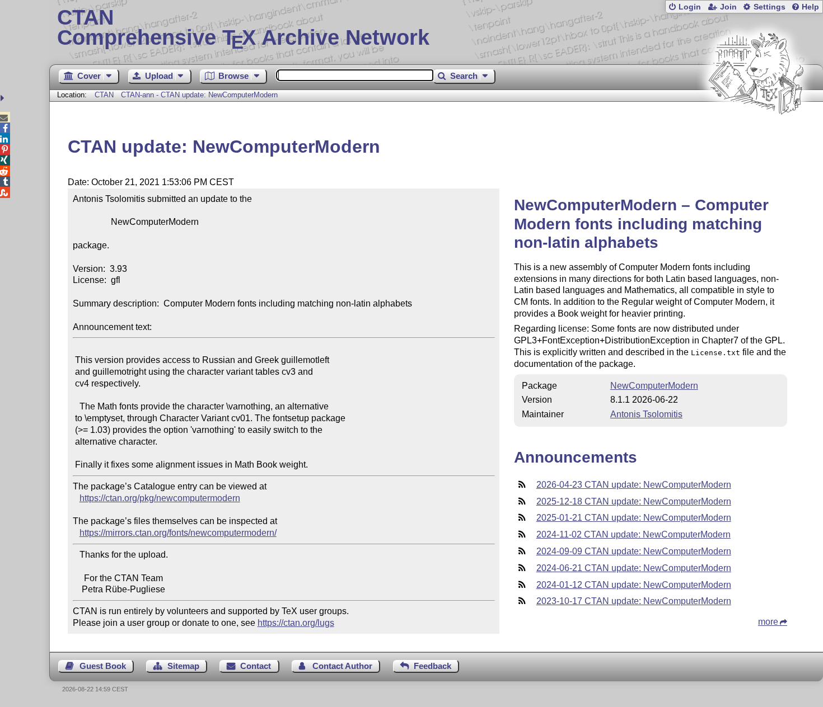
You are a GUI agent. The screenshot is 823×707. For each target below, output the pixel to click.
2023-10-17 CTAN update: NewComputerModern (633, 601)
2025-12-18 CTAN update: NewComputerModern (633, 501)
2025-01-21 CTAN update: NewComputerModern (633, 517)
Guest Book (103, 666)
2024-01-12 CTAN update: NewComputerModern (633, 585)
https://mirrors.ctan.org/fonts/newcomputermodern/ (178, 533)
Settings (769, 7)
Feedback (432, 666)
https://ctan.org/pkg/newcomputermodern (160, 498)
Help (810, 7)
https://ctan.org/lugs (296, 623)
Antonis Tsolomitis (646, 414)
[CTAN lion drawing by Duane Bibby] (756, 135)
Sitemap (183, 666)
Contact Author (342, 666)
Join (728, 7)
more (768, 621)
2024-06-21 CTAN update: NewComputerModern (633, 568)
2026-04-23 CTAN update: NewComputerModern (633, 484)
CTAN (104, 95)
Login (690, 7)
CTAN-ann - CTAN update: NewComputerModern (199, 95)
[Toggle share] (4, 98)
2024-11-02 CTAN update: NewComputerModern (633, 534)
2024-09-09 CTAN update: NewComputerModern (633, 551)
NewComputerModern (654, 385)
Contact (255, 666)
